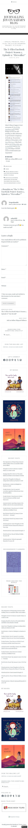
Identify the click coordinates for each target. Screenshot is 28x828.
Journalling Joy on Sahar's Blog (14, 20)
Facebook (15, 177)
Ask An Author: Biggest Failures (17, 319)
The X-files (13, 181)
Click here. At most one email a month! (13, 347)
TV (13, 45)
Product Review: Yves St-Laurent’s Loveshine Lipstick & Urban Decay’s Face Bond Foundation (13, 491)
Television (7, 181)
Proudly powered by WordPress (10, 824)
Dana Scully (8, 177)
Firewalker (7, 179)
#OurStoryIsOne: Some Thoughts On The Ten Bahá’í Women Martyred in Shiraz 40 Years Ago (13, 525)
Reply (24, 204)
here (6, 142)
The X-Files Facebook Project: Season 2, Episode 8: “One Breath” (13, 312)
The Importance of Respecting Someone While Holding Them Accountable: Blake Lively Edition (13, 463)
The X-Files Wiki (14, 144)
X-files (18, 45)
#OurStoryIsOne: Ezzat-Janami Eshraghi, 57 (14, 530)
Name (3, 269)
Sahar (7, 169)
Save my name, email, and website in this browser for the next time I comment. (13, 296)
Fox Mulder (14, 179)
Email (3, 277)
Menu (15, 2)
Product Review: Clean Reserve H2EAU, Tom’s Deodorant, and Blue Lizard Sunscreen (12, 498)
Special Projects (12, 41)
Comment (5, 246)
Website (3, 286)
